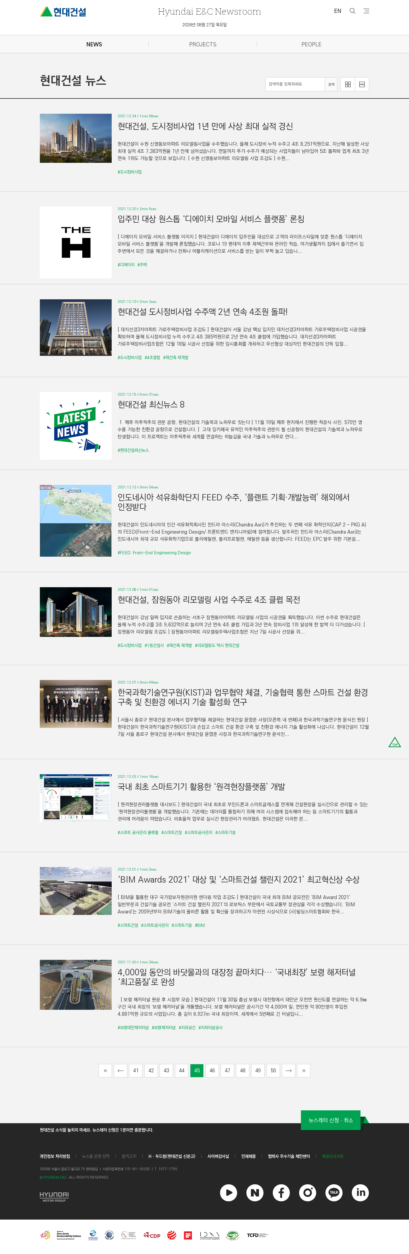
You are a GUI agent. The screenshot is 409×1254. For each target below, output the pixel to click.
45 (197, 1070)
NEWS (94, 45)
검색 (331, 84)
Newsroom (209, 11)
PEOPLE (312, 45)
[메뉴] (366, 11)
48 (243, 1070)
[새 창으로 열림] (54, 1196)
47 (227, 1070)
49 (258, 1070)
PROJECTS (202, 45)
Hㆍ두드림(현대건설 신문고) (172, 1156)
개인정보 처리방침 (55, 1156)
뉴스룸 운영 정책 (96, 1156)
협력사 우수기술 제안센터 (289, 1156)
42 (151, 1070)
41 (136, 1070)
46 (212, 1070)
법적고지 (129, 1156)
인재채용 (248, 1156)
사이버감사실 (218, 1156)
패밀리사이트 (333, 1156)
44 (181, 1070)
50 (273, 1070)
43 (166, 1070)
